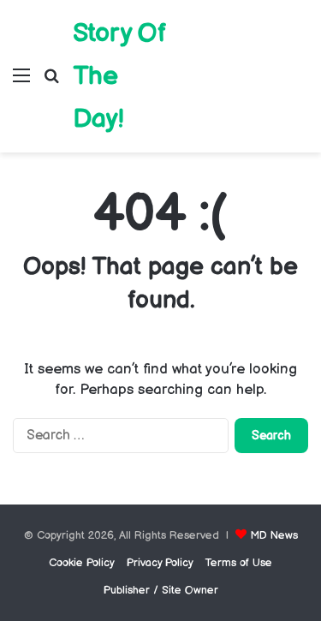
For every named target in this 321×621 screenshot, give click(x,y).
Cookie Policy (82, 563)
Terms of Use (238, 563)
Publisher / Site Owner (161, 590)
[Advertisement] (238, 63)
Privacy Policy (160, 563)
